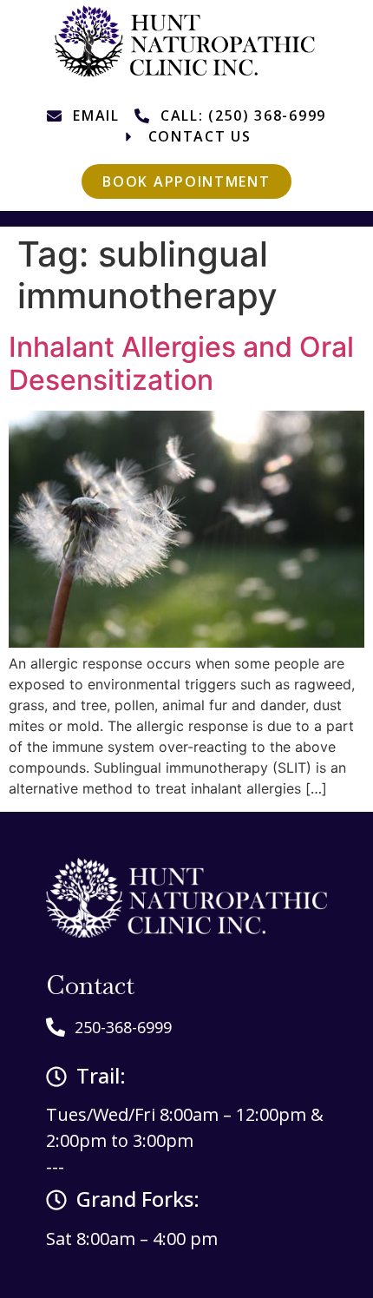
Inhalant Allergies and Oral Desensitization (181, 363)
